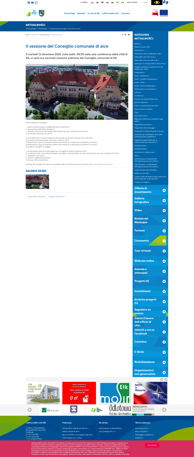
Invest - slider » (140, 82)
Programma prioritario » (143, 124)
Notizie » (137, 44)
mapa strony (132, 2)
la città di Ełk (94, 13)
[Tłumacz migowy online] (165, 2)
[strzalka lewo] (166, 379)
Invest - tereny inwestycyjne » (145, 86)
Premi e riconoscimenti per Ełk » (146, 106)
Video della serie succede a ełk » (146, 60)
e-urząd (83, 2)
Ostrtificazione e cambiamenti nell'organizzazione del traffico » (146, 160)
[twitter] (125, 35)
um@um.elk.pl (36, 439)
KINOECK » (139, 438)
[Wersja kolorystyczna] (156, 2)
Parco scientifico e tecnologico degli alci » (77, 435)
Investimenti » (139, 72)
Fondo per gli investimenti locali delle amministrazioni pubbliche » (148, 135)
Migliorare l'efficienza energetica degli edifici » (148, 120)
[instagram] (36, 3)
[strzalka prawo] (161, 379)
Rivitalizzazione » (140, 146)
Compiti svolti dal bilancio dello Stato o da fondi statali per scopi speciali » (150, 178)
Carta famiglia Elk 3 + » (107, 431)
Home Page (69, 13)
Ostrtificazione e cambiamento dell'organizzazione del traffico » (146, 165)
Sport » (137, 156)
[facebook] (29, 3)
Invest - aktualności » (142, 76)
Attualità (81, 13)
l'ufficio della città (110, 13)
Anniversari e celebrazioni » (144, 152)
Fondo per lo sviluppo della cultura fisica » (150, 63)
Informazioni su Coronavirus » (145, 89)
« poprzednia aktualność (36, 196)
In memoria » (139, 96)
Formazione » (139, 50)
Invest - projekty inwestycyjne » (146, 79)
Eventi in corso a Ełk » (142, 47)
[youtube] (32, 3)
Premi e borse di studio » (143, 109)
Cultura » (137, 92)
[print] (129, 35)
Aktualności (43, 29)
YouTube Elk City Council (103, 164)
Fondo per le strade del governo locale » (149, 131)
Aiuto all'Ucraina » (141, 116)
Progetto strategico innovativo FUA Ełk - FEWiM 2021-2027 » (149, 68)
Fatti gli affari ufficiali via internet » (75, 428)
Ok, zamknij (152, 445)
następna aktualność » (56, 196)
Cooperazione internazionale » (145, 170)
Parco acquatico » (141, 431)
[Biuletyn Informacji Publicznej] (155, 13)
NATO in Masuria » (141, 102)
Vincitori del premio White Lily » (146, 99)
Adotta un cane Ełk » (142, 173)
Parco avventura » (142, 428)
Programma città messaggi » (145, 128)
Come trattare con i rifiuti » (72, 438)
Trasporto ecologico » (142, 182)
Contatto (125, 13)
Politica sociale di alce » (71, 431)
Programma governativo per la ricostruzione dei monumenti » (146, 141)
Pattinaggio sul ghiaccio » (144, 435)
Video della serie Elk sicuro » (145, 57)
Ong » (136, 112)
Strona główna (31, 29)
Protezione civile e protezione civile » (148, 54)
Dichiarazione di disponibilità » (110, 428)
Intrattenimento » (141, 149)
